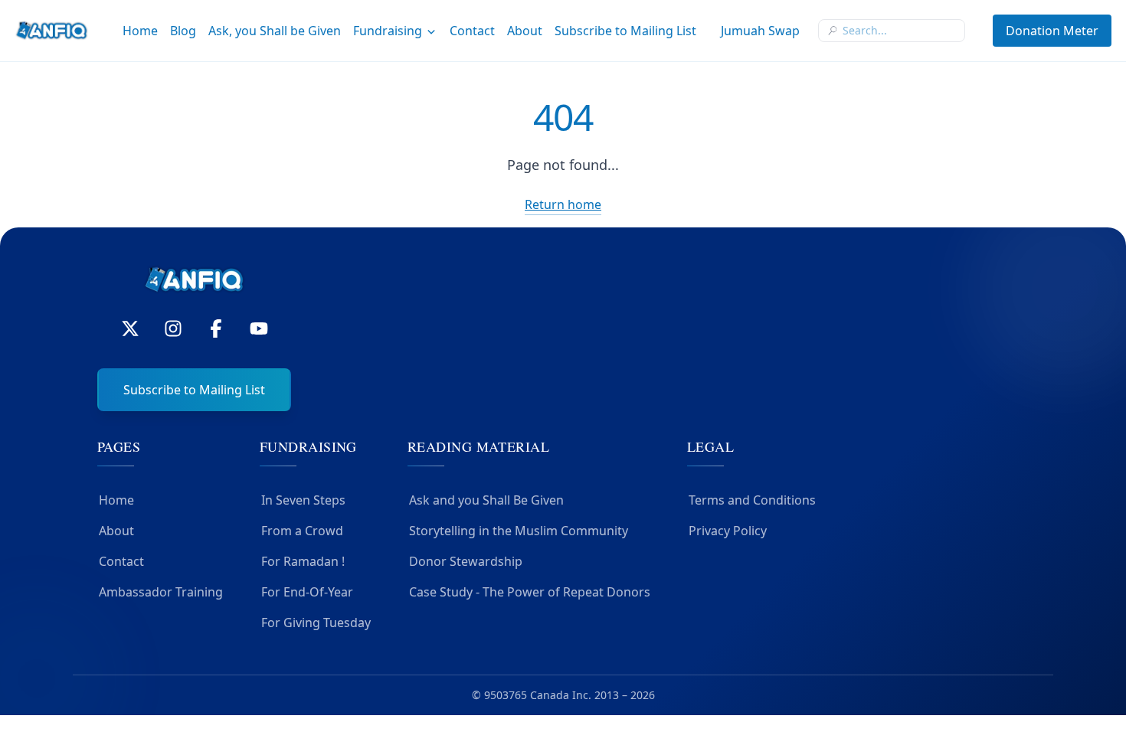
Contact (472, 30)
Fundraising (387, 30)
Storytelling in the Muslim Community (518, 530)
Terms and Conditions (752, 500)
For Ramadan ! (303, 561)
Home (140, 30)
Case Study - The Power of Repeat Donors (529, 591)
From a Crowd (302, 530)
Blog (183, 30)
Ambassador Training (161, 591)
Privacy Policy (728, 530)
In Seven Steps (303, 500)
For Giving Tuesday (316, 622)
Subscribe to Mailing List (625, 30)
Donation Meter (1052, 30)
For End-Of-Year (307, 591)
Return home (563, 204)
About (524, 30)
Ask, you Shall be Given (274, 30)
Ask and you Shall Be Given (486, 500)
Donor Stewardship (465, 561)
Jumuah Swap (760, 30)
